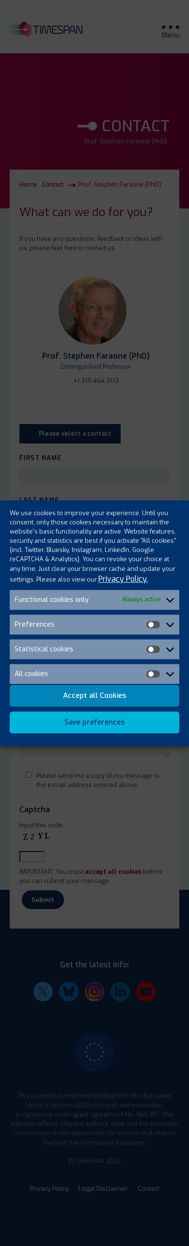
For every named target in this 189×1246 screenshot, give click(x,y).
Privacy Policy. (123, 579)
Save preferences (94, 722)
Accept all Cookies (94, 696)
